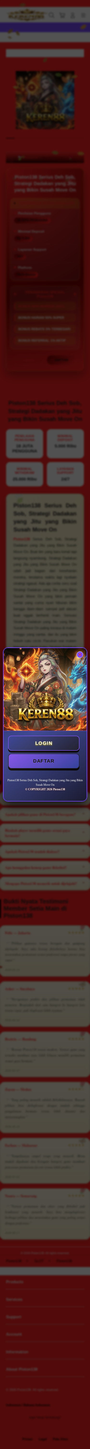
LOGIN (44, 743)
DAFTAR (43, 761)
